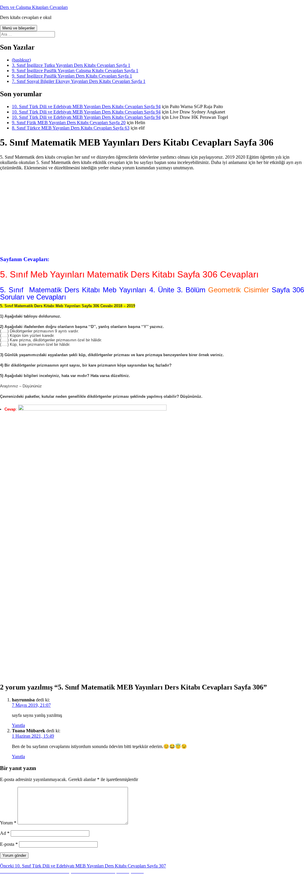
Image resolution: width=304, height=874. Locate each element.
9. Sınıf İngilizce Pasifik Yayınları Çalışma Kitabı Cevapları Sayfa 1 (75, 70)
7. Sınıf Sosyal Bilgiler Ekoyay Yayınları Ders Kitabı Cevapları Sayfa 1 (78, 81)
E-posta (9, 844)
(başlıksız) (21, 59)
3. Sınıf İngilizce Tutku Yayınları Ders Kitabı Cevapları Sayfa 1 (71, 65)
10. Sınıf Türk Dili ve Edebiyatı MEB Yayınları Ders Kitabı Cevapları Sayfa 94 (86, 106)
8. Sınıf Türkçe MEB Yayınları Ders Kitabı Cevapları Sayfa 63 (70, 127)
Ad (5, 833)
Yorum (8, 822)
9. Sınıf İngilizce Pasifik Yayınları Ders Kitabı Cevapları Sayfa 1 (72, 75)
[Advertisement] (152, 212)
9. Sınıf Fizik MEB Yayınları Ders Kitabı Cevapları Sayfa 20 (69, 122)
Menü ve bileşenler (18, 28)
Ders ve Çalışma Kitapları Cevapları (34, 7)
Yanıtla (18, 725)
